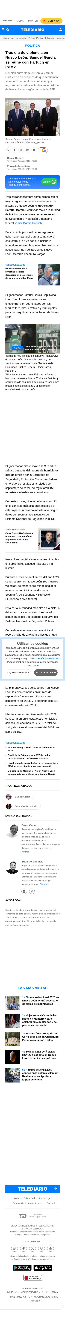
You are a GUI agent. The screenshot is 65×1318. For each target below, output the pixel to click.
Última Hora (8, 38)
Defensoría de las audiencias (27, 1203)
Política (40, 38)
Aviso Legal (45, 1198)
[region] (32, 8)
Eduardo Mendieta (18, 166)
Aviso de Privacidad (24, 1198)
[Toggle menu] (3, 30)
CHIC (45, 1292)
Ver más (25, 851)
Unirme (46, 181)
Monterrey (35, 21)
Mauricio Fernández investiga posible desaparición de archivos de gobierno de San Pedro (19, 273)
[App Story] (42, 1268)
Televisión (50, 38)
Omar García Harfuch (28, 223)
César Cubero (15, 158)
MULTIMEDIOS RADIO (46, 1296)
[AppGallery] (32, 1278)
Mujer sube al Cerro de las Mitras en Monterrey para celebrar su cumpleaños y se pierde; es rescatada (39, 1020)
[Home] (32, 30)
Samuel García (22, 796)
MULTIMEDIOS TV (20, 1296)
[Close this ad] (63, 1307)
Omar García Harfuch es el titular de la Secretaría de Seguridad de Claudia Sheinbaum (19, 538)
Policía (31, 38)
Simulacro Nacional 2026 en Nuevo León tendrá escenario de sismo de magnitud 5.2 (40, 1000)
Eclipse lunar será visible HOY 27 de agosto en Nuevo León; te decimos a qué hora (39, 1055)
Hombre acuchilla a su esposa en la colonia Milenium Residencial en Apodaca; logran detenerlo (40, 1074)
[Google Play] (22, 1268)
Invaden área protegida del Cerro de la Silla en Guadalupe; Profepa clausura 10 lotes (40, 1036)
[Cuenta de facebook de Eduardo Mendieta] (32, 891)
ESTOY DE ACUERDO (46, 672)
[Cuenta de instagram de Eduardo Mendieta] (24, 891)
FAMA (54, 1292)
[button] (8, 150)
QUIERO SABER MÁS (19, 672)
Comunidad (21, 38)
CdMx (20, 21)
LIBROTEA (34, 1301)
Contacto (51, 1203)
